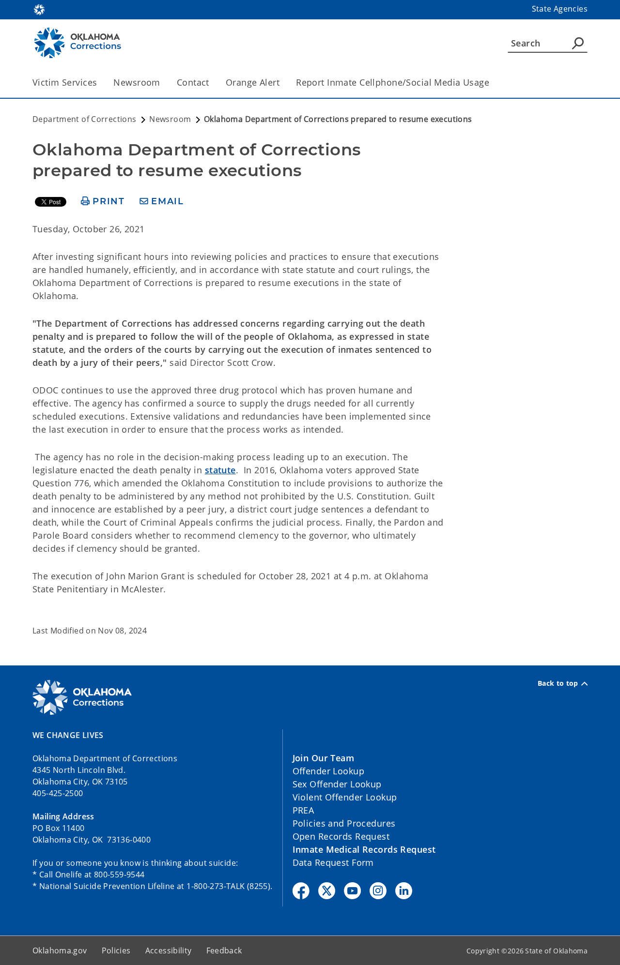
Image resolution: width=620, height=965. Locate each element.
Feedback (224, 950)
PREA (303, 810)
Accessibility (168, 950)
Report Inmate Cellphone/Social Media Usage (392, 82)
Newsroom (136, 82)
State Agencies (560, 8)
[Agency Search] (578, 43)
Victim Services (64, 82)
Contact (193, 82)
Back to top (558, 683)
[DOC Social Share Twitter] (326, 890)
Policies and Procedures (344, 823)
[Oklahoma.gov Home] (39, 9)
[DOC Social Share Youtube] (352, 890)
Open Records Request (341, 836)
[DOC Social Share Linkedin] (403, 890)
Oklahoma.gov (59, 950)
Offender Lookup (328, 771)
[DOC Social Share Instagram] (378, 890)
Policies (116, 950)
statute (220, 470)
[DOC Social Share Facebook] (301, 890)
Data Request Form (333, 862)
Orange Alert (252, 82)
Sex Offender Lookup (337, 784)
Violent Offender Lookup (345, 797)
